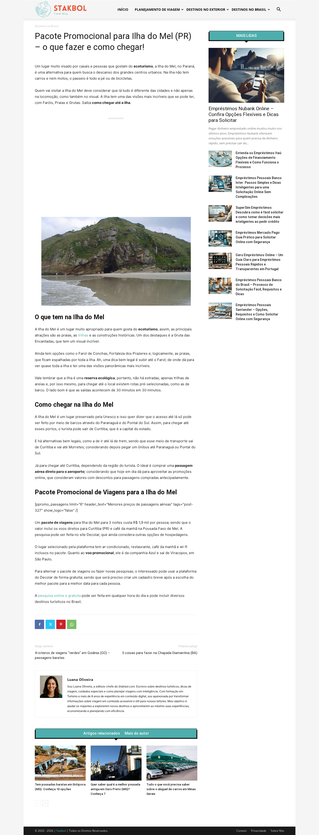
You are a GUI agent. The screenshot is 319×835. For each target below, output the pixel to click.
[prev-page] (38, 803)
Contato (241, 831)
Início (122, 9)
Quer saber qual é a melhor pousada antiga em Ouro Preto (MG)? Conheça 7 (115, 789)
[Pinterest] (61, 624)
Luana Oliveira (80, 679)
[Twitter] (50, 624)
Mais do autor (137, 733)
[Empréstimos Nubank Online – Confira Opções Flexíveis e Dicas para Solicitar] (246, 75)
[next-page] (45, 803)
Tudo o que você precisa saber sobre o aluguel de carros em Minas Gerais (171, 789)
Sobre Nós (277, 831)
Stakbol (61, 831)
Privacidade (258, 831)
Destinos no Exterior (205, 9)
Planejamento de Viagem (157, 9)
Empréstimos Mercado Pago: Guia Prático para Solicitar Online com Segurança (258, 237)
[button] (278, 10)
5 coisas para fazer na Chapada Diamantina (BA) (159, 653)
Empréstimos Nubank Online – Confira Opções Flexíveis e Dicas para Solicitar (244, 114)
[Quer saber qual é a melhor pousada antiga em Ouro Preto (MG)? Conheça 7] (116, 763)
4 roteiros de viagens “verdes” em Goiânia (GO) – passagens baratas (72, 655)
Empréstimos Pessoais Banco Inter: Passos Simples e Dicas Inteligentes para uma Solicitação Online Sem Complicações (259, 187)
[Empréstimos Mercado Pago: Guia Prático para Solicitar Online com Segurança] (220, 238)
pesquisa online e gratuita (59, 595)
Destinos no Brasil (249, 9)
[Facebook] (39, 624)
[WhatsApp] (71, 624)
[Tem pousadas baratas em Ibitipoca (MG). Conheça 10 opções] (60, 763)
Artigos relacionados (101, 733)
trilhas (83, 335)
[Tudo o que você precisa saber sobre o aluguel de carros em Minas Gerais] (171, 763)
